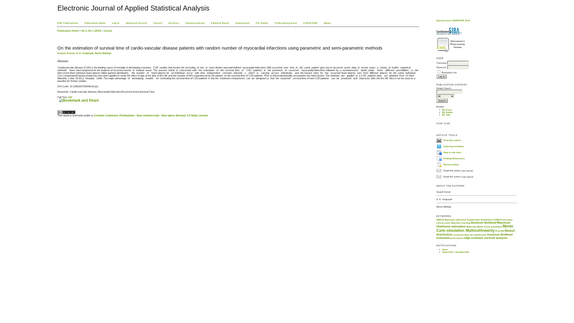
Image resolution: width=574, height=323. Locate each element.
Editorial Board (220, 23)
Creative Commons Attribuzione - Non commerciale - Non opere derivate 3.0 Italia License (150, 115)
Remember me (449, 72)
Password (441, 67)
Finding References (454, 158)
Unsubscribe (462, 252)
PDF (70, 97)
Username (442, 63)
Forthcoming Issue (286, 23)
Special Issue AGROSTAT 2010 (453, 20)
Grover (108, 30)
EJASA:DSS (310, 23)
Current (157, 23)
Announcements (195, 23)
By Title (446, 114)
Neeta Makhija (103, 53)
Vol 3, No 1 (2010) (91, 30)
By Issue (447, 110)
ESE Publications (67, 23)
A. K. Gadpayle (84, 53)
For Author (262, 23)
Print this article (452, 140)
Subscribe (447, 252)
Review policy (451, 164)
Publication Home (95, 23)
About (327, 23)
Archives (173, 23)
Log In (116, 23)
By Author (447, 112)
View (445, 249)
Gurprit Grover (66, 53)
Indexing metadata (454, 146)
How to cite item (452, 152)
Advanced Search (136, 23)
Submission (242, 23)
